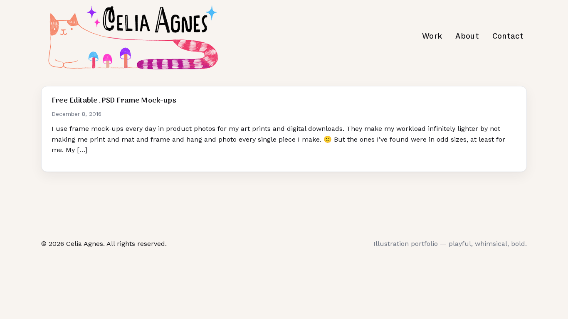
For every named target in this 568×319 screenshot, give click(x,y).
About (467, 36)
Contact (508, 36)
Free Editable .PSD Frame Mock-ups (114, 101)
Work (432, 36)
